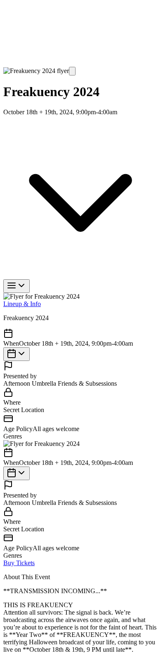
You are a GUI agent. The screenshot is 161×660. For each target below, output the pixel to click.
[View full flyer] (72, 71)
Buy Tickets (19, 354)
